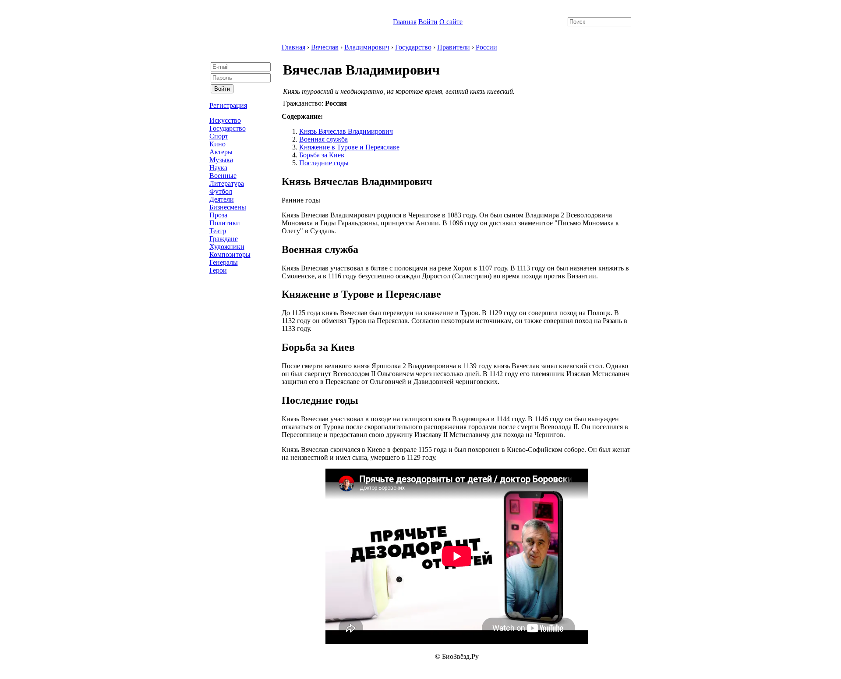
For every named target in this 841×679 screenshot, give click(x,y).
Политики (224, 223)
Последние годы (324, 163)
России (486, 47)
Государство (227, 128)
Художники (226, 246)
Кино (217, 144)
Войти (428, 21)
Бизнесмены (227, 207)
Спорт (218, 136)
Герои (218, 270)
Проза (218, 215)
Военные (223, 175)
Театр (217, 231)
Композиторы (230, 254)
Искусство (225, 120)
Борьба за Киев (321, 155)
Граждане (223, 238)
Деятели (221, 199)
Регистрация (228, 105)
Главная (405, 21)
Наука (218, 167)
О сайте (451, 21)
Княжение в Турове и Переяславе (349, 147)
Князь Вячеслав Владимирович (346, 131)
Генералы (223, 262)
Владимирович (366, 47)
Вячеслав (325, 47)
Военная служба (323, 139)
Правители (453, 47)
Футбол (220, 191)
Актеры (221, 152)
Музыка (221, 160)
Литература (226, 183)
